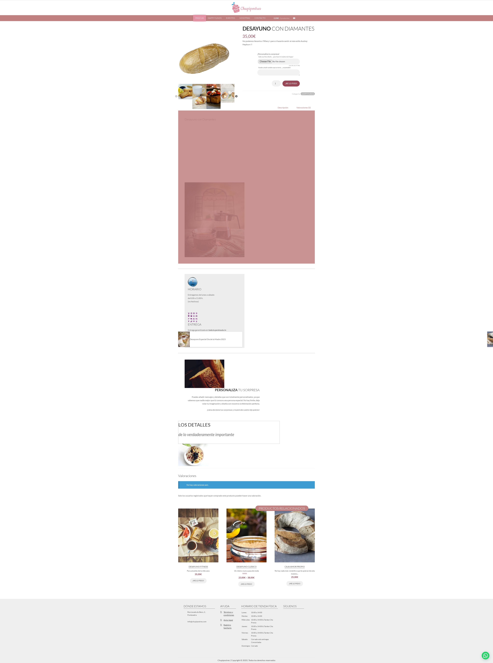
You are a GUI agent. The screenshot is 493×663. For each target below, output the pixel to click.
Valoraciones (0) (303, 107)
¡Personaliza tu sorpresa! (268, 54)
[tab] (283, 107)
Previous (176, 96)
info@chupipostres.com (196, 621)
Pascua (199, 18)
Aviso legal (228, 620)
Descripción (283, 107)
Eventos (230, 18)
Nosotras (244, 18)
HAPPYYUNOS (215, 18)
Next (236, 96)
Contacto (260, 18)
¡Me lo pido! (291, 83)
